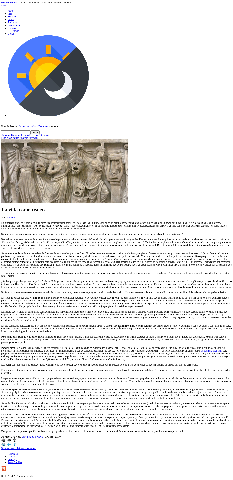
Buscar (35, 132)
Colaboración (14, 25)
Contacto (12, 456)
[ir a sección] (9, 441)
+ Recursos (13, 30)
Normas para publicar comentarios (18, 448)
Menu (4, 5)
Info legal (12, 459)
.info (9, 2)
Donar (11, 33)
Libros (11, 19)
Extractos (43, 126)
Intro (10, 13)
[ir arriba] (14, 441)
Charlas (25, 135)
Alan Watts (11, 217)
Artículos (12, 22)
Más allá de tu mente (32, 436)
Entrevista (34, 138)
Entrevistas (43, 135)
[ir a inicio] (3, 441)
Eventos (12, 28)
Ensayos (33, 135)
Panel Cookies (15, 462)
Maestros (12, 16)
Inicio (10, 11)
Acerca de (13, 453)
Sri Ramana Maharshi (211, 350)
